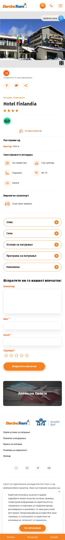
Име (6, 319)
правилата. (41, 520)
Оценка (9, 350)
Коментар (9, 286)
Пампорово (19, 98)
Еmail (7, 335)
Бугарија (7, 98)
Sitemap (7, 456)
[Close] (59, 491)
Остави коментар (33, 131)
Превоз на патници (12, 444)
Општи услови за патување (16, 432)
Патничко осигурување (14, 438)
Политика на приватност (15, 450)
